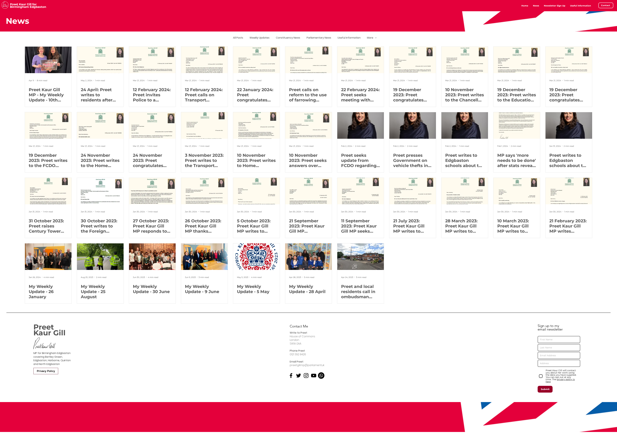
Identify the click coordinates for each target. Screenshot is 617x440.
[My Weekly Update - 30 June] (152, 256)
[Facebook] (291, 375)
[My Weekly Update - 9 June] (204, 256)
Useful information (349, 38)
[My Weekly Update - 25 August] (100, 256)
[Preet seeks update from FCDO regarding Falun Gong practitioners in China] (360, 125)
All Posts (238, 38)
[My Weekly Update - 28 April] (308, 256)
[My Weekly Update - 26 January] (48, 256)
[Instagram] (306, 375)
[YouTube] (313, 375)
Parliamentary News (319, 38)
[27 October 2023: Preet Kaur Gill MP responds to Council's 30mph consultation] (152, 191)
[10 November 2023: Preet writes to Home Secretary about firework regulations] (256, 125)
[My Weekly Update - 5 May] (256, 256)
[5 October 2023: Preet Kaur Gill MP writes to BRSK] (256, 191)
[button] (580, 5)
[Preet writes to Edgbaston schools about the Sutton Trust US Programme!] (568, 125)
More (370, 38)
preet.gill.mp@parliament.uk (307, 365)
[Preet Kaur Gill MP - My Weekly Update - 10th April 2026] (48, 60)
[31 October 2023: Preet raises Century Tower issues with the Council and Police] (48, 191)
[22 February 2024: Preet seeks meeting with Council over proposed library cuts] (360, 60)
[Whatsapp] (321, 375)
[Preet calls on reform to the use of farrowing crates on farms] (308, 60)
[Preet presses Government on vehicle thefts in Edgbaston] (412, 125)
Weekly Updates (259, 38)
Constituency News (288, 38)
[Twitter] (298, 375)
